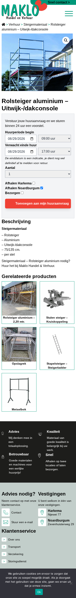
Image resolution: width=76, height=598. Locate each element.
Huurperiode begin (19, 132)
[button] (66, 40)
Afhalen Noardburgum (22, 188)
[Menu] (69, 14)
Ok (39, 592)
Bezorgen (12, 193)
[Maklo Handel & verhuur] (24, 9)
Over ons (14, 539)
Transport (14, 546)
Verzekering (15, 554)
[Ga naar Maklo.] (4, 24)
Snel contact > (59, 2)
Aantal (10, 167)
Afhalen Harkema (18, 183)
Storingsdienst (17, 561)
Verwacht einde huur (21, 145)
